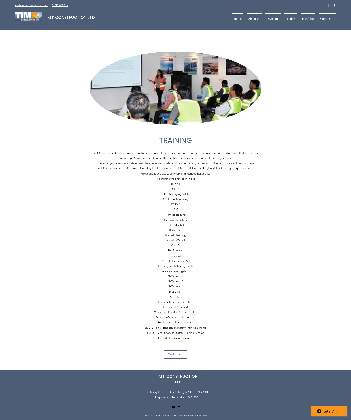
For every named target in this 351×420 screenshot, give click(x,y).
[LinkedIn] (329, 5)
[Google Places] (334, 5)
